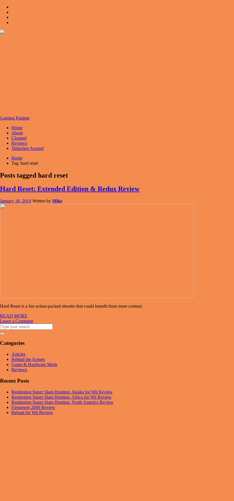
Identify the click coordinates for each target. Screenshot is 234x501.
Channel (19, 138)
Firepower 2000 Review (33, 407)
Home (17, 127)
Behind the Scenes (28, 359)
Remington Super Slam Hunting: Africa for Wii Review (61, 397)
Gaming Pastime (15, 118)
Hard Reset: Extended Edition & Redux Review (70, 188)
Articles (18, 354)
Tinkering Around (27, 148)
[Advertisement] (117, 75)
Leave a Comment (16, 321)
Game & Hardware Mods (34, 364)
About (17, 132)
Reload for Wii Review (32, 412)
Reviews (19, 143)
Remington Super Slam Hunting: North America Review (62, 402)
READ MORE (13, 315)
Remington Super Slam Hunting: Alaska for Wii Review (62, 391)
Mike (57, 200)
